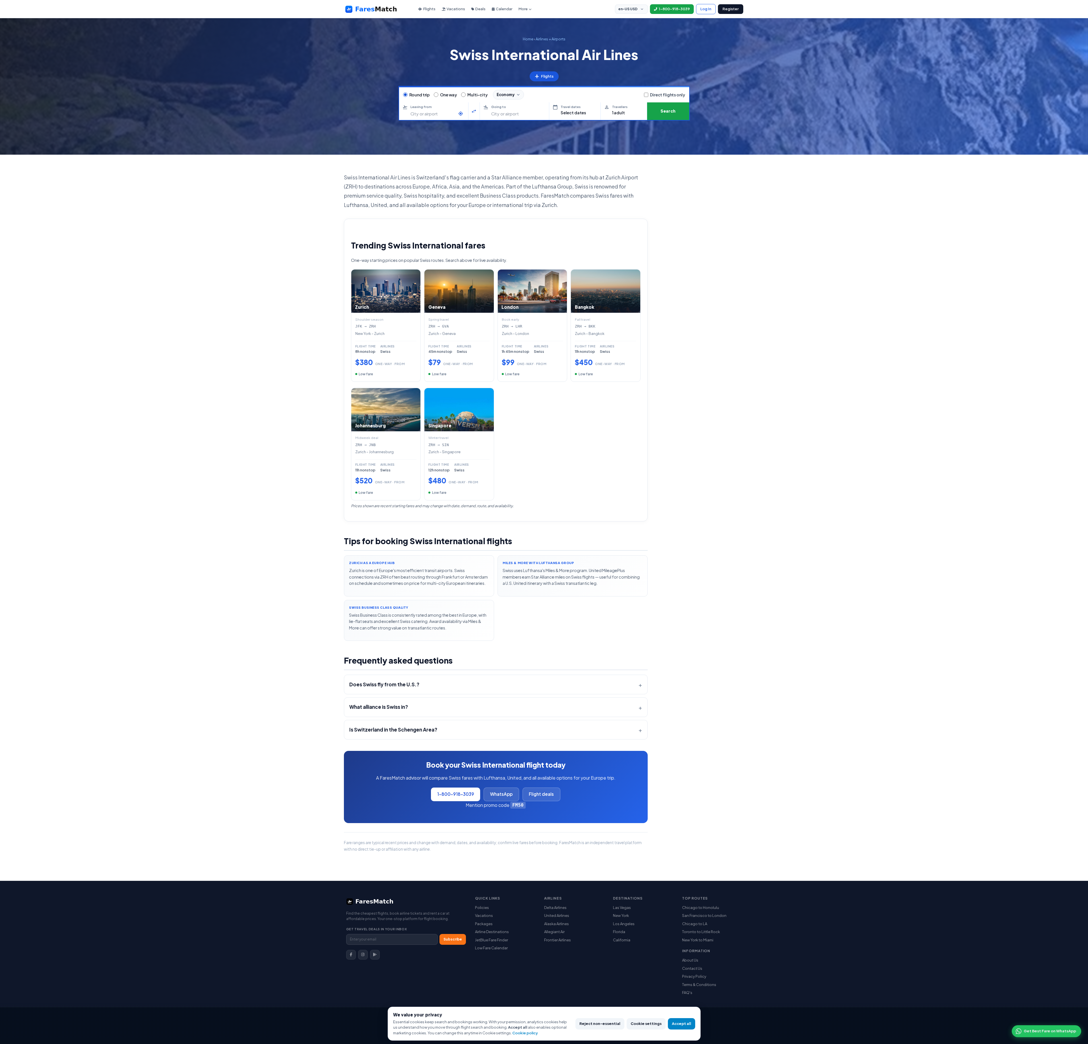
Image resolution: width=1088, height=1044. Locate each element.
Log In (705, 9)
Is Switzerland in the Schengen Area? (393, 729)
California (621, 940)
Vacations (456, 9)
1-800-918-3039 (455, 794)
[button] (575, 111)
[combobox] (432, 114)
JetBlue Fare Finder (491, 940)
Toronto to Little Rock (701, 931)
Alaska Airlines (556, 923)
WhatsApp (501, 794)
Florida (619, 931)
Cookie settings (646, 1023)
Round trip (419, 94)
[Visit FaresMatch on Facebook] (351, 955)
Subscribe (452, 939)
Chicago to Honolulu (700, 907)
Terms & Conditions (699, 984)
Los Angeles (624, 923)
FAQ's (687, 992)
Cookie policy (525, 1033)
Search (668, 110)
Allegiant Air (554, 931)
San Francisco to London (704, 915)
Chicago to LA (694, 923)
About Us (690, 960)
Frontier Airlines (557, 940)
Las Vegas (622, 907)
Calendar (504, 9)
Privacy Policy (694, 976)
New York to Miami (697, 940)
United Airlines (556, 915)
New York (621, 915)
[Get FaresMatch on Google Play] (375, 955)
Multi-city (477, 94)
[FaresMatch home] (376, 9)
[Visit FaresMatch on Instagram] (363, 955)
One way (448, 94)
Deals (480, 9)
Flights (429, 9)
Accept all (681, 1023)
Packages (484, 923)
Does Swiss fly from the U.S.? (384, 684)
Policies (482, 907)
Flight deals (541, 794)
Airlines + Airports (550, 39)
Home (528, 39)
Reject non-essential (599, 1023)
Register (730, 9)
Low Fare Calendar (491, 948)
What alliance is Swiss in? (378, 707)
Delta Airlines (555, 907)
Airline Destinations (492, 931)
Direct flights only (667, 94)
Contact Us (692, 968)
